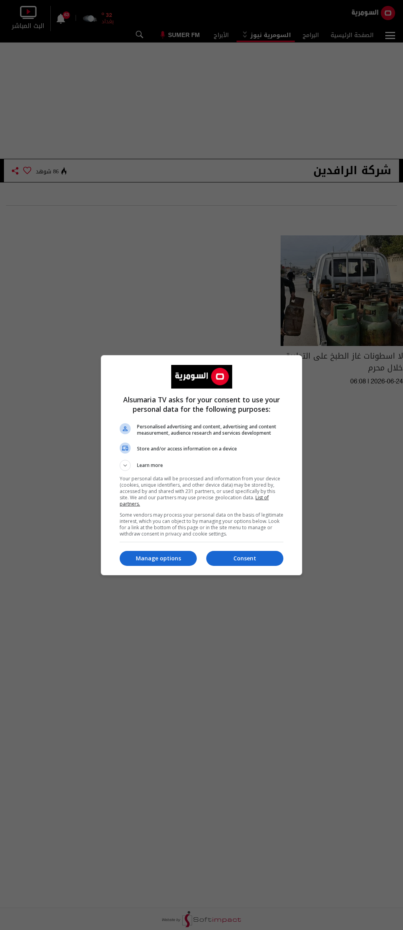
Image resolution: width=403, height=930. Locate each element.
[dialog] (201, 465)
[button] (201, 465)
